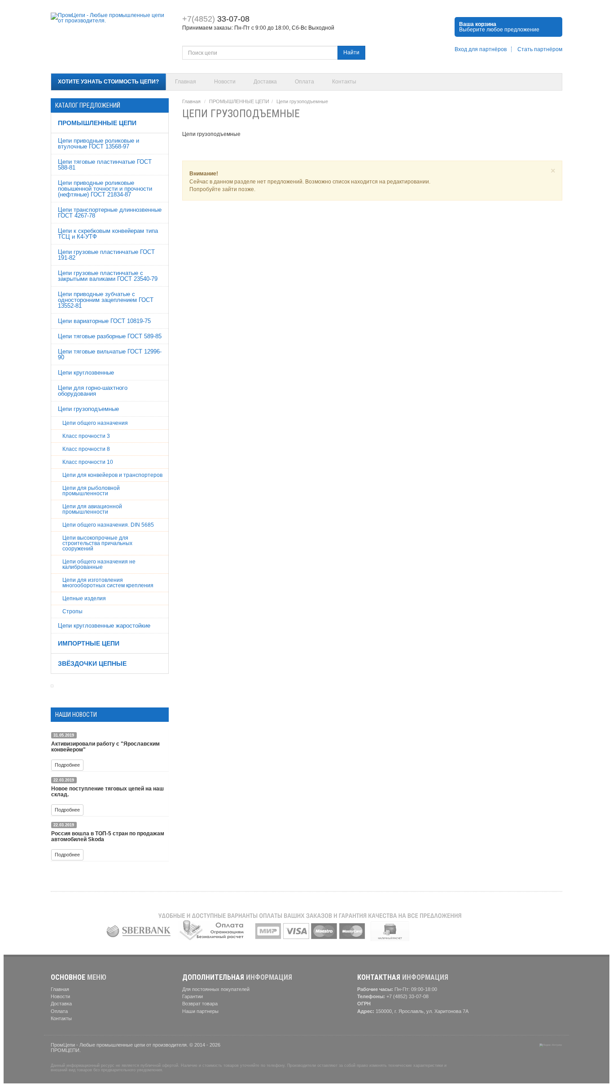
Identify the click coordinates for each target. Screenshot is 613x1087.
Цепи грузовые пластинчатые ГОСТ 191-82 (106, 255)
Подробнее (67, 765)
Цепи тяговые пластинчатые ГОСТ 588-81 (105, 164)
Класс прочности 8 (86, 449)
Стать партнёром (539, 49)
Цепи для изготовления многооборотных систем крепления (107, 583)
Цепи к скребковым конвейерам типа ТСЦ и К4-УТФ (108, 233)
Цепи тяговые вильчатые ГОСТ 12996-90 (110, 354)
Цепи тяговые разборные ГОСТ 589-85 (110, 336)
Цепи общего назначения (95, 423)
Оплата (304, 82)
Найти (351, 52)
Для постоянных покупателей (216, 989)
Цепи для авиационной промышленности (92, 509)
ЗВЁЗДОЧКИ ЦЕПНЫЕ (92, 663)
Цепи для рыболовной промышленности (91, 491)
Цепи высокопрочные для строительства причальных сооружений (97, 543)
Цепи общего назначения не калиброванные (99, 564)
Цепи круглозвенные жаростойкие (104, 625)
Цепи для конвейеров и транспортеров (112, 475)
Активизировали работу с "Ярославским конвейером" (105, 747)
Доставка (265, 82)
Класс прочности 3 (86, 436)
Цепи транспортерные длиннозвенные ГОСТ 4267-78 (110, 212)
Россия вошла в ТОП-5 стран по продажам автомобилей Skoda (107, 836)
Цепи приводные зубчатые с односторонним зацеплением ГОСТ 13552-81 (105, 300)
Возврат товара (200, 1003)
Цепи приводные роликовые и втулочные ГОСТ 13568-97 (98, 143)
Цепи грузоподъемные (88, 409)
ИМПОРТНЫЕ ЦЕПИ (88, 643)
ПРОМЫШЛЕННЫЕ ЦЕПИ (97, 123)
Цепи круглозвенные (86, 372)
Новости (225, 82)
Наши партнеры (200, 1011)
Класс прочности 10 (87, 462)
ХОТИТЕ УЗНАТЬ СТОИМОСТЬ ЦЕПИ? (108, 82)
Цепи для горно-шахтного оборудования (92, 390)
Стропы (72, 611)
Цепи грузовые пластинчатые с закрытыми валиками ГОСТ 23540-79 (108, 276)
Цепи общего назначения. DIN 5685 (108, 525)
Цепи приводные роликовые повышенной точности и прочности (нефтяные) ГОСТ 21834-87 (105, 188)
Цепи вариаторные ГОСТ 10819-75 (104, 321)
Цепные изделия (84, 598)
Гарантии (192, 996)
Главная (185, 82)
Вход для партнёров (481, 49)
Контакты (344, 82)
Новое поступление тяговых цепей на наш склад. (107, 792)
